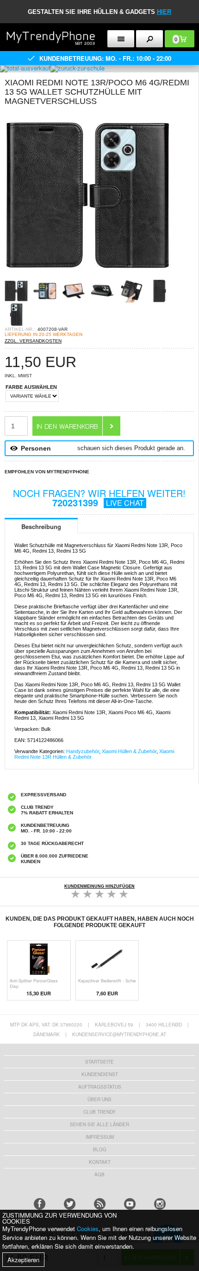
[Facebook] (39, 1204)
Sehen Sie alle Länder (99, 1124)
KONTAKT (100, 1162)
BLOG (99, 1149)
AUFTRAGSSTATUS (99, 1087)
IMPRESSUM (100, 1137)
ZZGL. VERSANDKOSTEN (33, 340)
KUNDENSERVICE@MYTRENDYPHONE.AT (119, 1034)
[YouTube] (130, 1204)
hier (164, 11)
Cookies (88, 1228)
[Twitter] (69, 1204)
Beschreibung (41, 526)
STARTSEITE (99, 1061)
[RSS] (100, 1204)
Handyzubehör (82, 751)
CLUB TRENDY (99, 1112)
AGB (99, 1174)
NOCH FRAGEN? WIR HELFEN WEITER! (99, 497)
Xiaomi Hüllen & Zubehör (129, 751)
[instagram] (160, 1204)
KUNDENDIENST (99, 1074)
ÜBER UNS (99, 1099)
